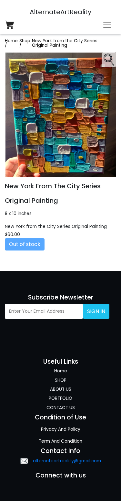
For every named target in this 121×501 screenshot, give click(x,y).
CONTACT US (60, 408)
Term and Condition (60, 441)
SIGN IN (96, 311)
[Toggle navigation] (107, 24)
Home (11, 41)
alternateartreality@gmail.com (67, 461)
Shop (24, 41)
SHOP (60, 380)
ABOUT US (60, 389)
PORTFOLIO (60, 398)
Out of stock (24, 244)
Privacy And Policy (60, 429)
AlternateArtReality (60, 11)
